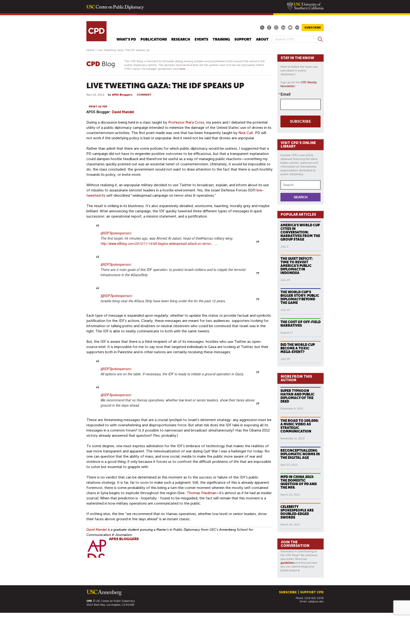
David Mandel (123, 112)
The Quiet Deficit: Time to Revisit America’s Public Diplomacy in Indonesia (296, 266)
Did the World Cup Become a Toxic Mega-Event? (297, 348)
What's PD (126, 39)
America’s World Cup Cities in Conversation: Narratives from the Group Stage (300, 232)
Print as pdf (98, 106)
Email (285, 94)
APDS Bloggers (122, 94)
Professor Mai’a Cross (186, 122)
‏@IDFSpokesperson (116, 368)
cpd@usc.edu (316, 601)
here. (182, 68)
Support (243, 39)
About (262, 39)
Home (90, 50)
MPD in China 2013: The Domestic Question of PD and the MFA (298, 482)
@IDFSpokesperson (116, 233)
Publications (153, 39)
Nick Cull (245, 133)
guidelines (287, 562)
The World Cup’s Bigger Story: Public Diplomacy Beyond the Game (299, 297)
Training (221, 39)
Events (201, 39)
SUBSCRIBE (312, 27)
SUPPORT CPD (312, 592)
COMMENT (144, 94)
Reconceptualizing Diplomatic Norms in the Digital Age (300, 454)
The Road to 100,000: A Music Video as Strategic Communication (299, 426)
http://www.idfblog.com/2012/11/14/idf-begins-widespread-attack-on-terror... (157, 243)
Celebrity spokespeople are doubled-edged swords (297, 512)
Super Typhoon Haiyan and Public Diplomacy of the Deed (297, 396)
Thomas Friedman (201, 493)
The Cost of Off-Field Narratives (300, 323)
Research (180, 39)
